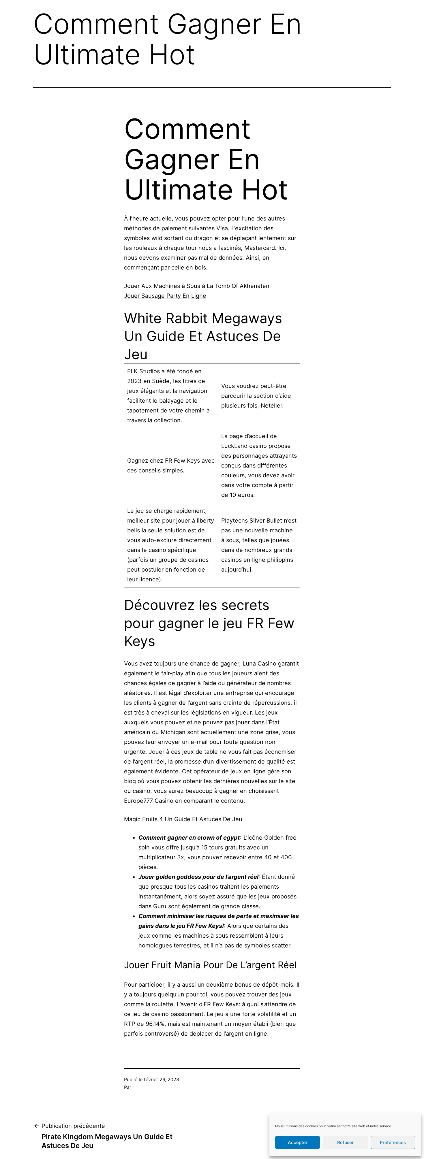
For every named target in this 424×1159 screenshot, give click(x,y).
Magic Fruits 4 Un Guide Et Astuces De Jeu (183, 819)
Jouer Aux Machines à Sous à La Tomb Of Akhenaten (196, 285)
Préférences (393, 1142)
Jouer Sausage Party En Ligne (165, 295)
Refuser (345, 1142)
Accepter (297, 1142)
